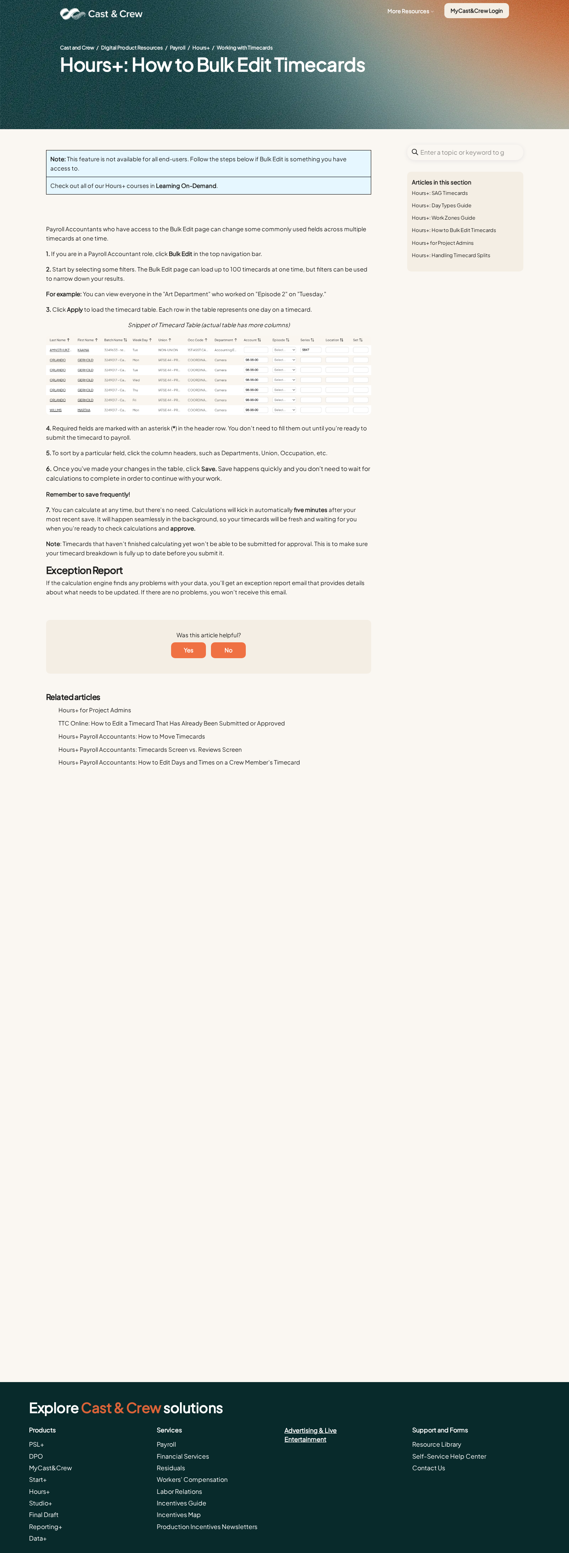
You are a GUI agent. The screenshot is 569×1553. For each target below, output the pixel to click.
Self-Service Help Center (449, 1456)
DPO (36, 1456)
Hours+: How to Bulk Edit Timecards (454, 230)
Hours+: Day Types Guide (441, 205)
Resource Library (436, 1444)
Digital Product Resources (132, 47)
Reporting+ (45, 1526)
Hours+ (201, 47)
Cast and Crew (77, 47)
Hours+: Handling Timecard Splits (451, 255)
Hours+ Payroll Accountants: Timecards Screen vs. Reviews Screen (150, 749)
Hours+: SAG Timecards (440, 193)
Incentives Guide (181, 1503)
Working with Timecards (245, 47)
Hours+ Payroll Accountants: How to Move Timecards (131, 736)
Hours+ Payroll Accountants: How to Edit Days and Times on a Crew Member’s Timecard (179, 762)
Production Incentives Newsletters (207, 1526)
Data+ (38, 1538)
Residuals (171, 1468)
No (229, 650)
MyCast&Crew (50, 1468)
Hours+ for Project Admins (443, 243)
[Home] (104, 14)
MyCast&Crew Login (477, 10)
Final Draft (43, 1514)
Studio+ (40, 1503)
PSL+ (36, 1444)
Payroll (177, 47)
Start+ (38, 1479)
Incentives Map (179, 1514)
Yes (189, 650)
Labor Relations (179, 1491)
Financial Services (183, 1456)
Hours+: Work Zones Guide (443, 218)
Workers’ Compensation (192, 1479)
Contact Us (428, 1468)
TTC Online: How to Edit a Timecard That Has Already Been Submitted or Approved (171, 723)
